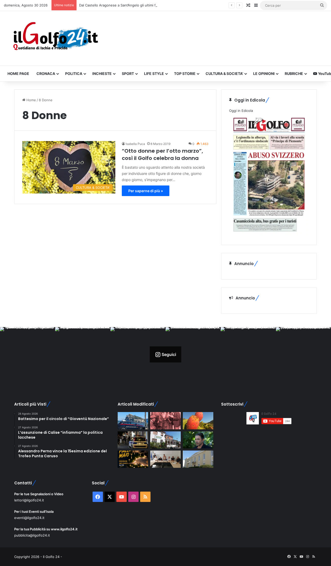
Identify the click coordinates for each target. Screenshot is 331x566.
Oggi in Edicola (241, 110)
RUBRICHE (294, 73)
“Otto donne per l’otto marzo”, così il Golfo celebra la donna (162, 154)
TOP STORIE (184, 73)
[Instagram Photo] (27, 354)
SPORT (128, 73)
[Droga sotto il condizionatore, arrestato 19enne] (165, 440)
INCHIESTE (102, 73)
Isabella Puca (135, 144)
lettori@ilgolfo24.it (29, 500)
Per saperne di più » (145, 191)
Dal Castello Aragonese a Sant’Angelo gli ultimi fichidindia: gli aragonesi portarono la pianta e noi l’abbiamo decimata (172, 5)
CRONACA (45, 73)
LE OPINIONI (264, 73)
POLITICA (73, 73)
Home (30, 100)
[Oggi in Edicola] (269, 234)
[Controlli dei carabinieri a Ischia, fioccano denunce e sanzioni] (133, 420)
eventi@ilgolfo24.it (29, 518)
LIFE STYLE (154, 73)
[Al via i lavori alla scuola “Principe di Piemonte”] (198, 459)
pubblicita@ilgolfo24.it (32, 535)
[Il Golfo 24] (55, 38)
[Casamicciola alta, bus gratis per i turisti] (165, 459)
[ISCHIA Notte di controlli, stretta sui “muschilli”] (133, 440)
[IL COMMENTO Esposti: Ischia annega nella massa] (198, 440)
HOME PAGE (18, 73)
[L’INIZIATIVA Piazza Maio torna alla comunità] (133, 459)
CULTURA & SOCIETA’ (224, 73)
